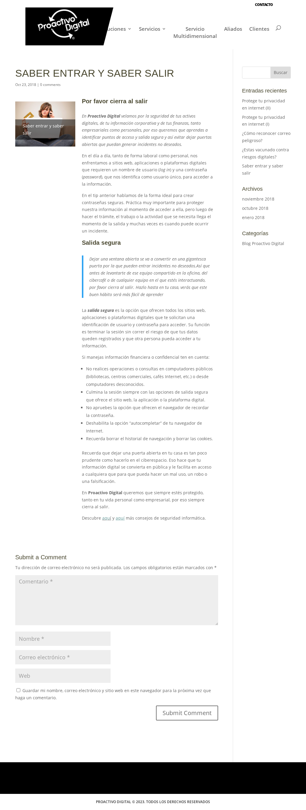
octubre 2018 (255, 208)
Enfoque (82, 28)
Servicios (149, 28)
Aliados (233, 28)
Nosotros (48, 28)
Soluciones (113, 28)
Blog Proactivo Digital (263, 243)
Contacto (264, 4)
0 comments (50, 84)
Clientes (259, 28)
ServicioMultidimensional (195, 32)
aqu (106, 518)
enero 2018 (253, 217)
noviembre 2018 (258, 199)
